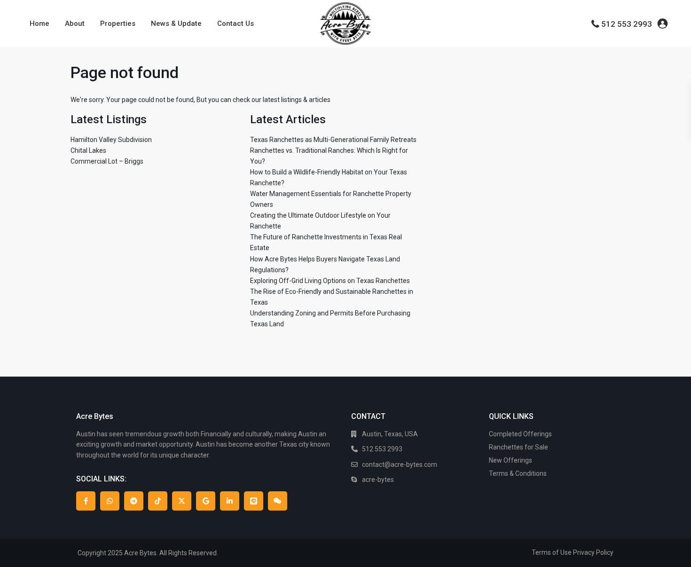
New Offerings (510, 460)
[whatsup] (109, 501)
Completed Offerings (520, 434)
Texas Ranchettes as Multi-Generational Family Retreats (333, 139)
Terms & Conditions (518, 473)
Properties (117, 23)
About (75, 23)
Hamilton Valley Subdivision (111, 139)
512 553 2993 (626, 24)
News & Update (176, 23)
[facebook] (85, 501)
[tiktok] (157, 501)
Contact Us (235, 23)
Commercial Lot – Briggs (107, 161)
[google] (205, 501)
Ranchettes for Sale (518, 447)
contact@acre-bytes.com (399, 464)
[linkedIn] (229, 501)
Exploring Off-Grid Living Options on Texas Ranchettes (330, 280)
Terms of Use (552, 552)
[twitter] (181, 501)
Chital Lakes (88, 150)
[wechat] (277, 501)
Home (39, 23)
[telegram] (133, 501)
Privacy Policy (593, 552)
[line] (253, 501)
